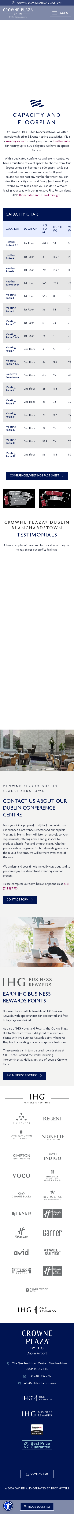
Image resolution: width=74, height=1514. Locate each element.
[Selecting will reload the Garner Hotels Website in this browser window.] (52, 1233)
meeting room (15, 141)
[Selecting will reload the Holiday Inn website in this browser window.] (21, 1233)
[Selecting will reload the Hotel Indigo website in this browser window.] (52, 1156)
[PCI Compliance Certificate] (37, 1429)
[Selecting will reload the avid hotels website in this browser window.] (21, 1252)
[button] (8, 1505)
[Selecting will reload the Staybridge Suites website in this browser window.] (21, 1271)
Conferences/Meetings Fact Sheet (34, 475)
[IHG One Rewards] (37, 1398)
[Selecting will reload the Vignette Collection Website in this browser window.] (53, 1137)
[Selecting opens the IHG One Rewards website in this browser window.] (37, 1310)
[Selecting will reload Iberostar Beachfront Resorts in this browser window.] (52, 1194)
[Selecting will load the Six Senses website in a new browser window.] (21, 1118)
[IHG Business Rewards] (37, 1414)
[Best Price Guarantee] (37, 1445)
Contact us (39, 1474)
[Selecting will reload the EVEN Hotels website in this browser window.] (21, 1214)
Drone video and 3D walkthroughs (39, 195)
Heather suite (62, 141)
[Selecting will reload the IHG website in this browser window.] (37, 1098)
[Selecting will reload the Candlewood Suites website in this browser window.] (37, 1290)
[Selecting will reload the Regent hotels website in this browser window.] (52, 1118)
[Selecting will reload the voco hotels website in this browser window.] (21, 1175)
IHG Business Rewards (22, 1075)
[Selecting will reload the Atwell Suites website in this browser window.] (52, 1252)
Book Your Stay (39, 1507)
